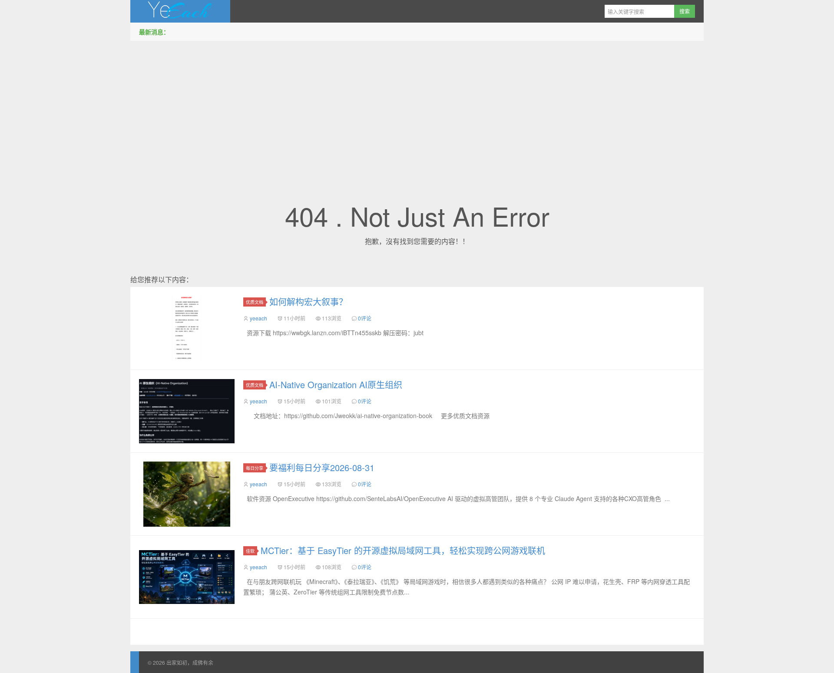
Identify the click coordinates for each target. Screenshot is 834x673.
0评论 (364, 318)
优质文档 (254, 302)
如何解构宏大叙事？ (308, 301)
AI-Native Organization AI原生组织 (335, 384)
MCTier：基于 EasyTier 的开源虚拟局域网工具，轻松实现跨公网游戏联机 (403, 550)
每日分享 (254, 468)
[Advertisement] (417, 108)
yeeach (258, 318)
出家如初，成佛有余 (180, 11)
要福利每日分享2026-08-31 (321, 467)
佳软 (250, 551)
